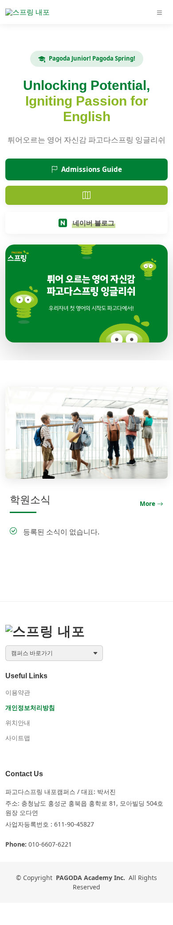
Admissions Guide (91, 169)
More (147, 503)
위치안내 (17, 723)
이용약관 (17, 692)
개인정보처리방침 (30, 708)
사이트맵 (17, 738)
